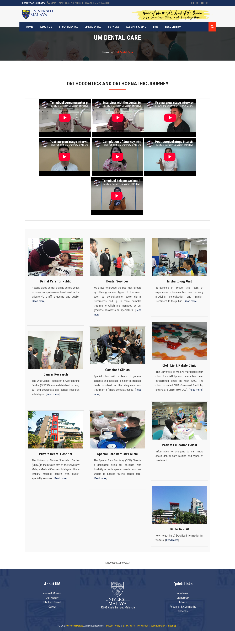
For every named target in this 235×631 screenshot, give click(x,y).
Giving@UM (183, 597)
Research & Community (183, 606)
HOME (29, 26)
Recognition (173, 26)
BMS (155, 26)
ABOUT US (46, 26)
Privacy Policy (113, 625)
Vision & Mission (52, 593)
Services (113, 26)
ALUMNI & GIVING (136, 26)
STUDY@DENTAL (68, 26)
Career (52, 606)
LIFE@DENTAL (93, 26)
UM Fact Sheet (52, 602)
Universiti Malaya (74, 625)
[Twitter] (197, 3)
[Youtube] (202, 3)
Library (183, 602)
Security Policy (158, 625)
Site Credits (129, 625)
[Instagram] (207, 3)
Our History (52, 597)
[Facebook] (192, 3)
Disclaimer (142, 625)
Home (105, 52)
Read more (38, 301)
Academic (183, 593)
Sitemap (172, 625)
